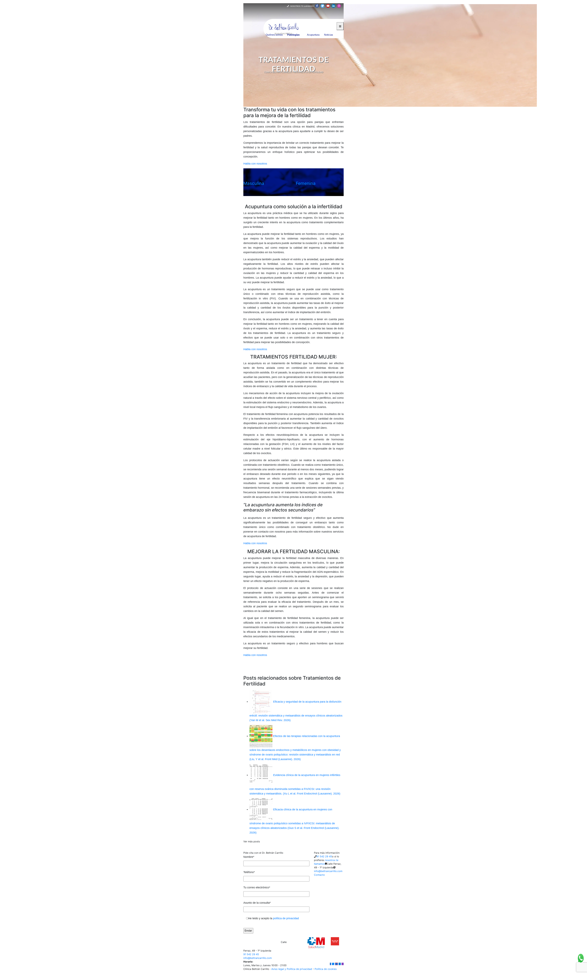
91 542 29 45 (324, 856)
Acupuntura (313, 34)
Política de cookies (326, 968)
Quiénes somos (274, 34)
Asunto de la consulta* (257, 902)
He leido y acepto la (273, 918)
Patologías (293, 34)
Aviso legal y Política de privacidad (291, 968)
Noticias (328, 34)
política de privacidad (286, 918)
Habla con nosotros (255, 163)
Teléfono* (249, 872)
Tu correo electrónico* (256, 887)
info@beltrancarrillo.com (328, 871)
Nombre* (248, 856)
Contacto (319, 874)
